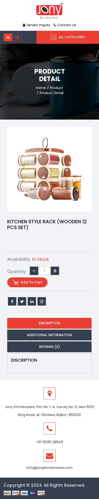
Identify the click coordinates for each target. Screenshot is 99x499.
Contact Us (66, 25)
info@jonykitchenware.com (49, 467)
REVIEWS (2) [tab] (49, 346)
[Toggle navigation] (17, 37)
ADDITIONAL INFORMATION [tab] (49, 335)
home (41, 87)
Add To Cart (31, 282)
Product (56, 87)
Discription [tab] (49, 323)
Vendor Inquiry (37, 25)
